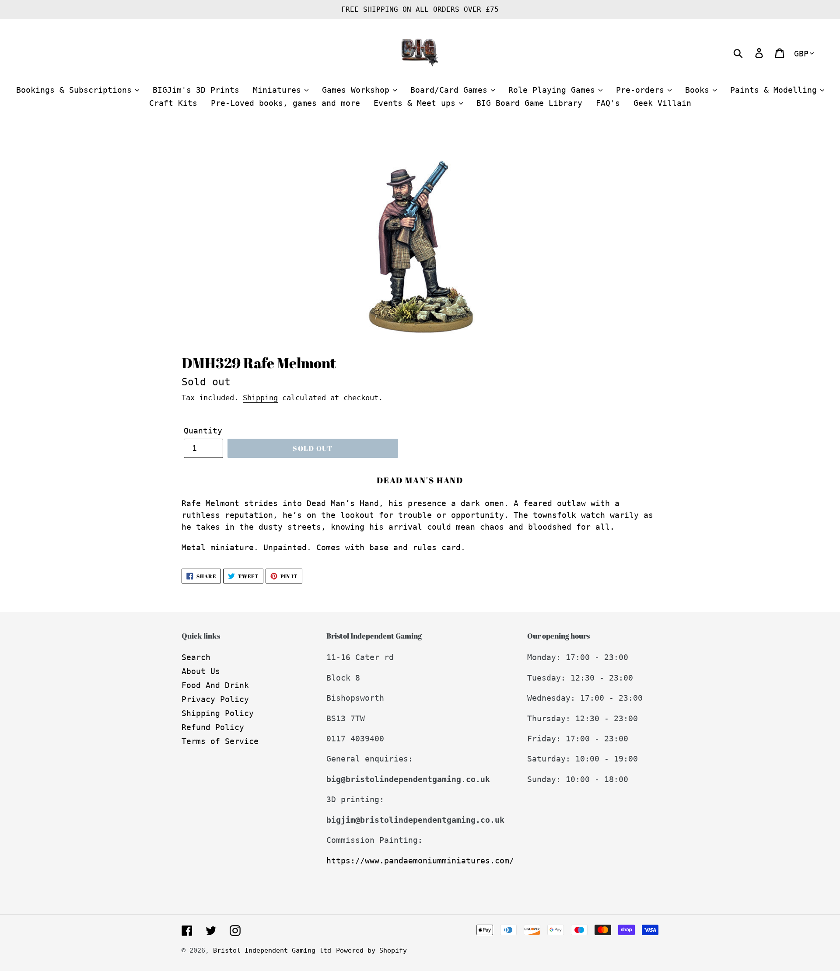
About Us (201, 671)
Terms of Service (220, 741)
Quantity (203, 430)
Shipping (260, 397)
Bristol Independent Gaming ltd (272, 950)
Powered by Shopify (371, 950)
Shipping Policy (218, 713)
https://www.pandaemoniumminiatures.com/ (420, 860)
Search (196, 657)
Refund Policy (213, 727)
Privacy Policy (215, 699)
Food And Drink (215, 685)
